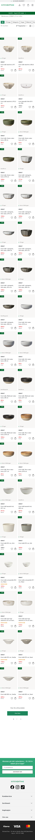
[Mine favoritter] (24, 5)
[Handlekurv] (28, 5)
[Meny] (32, 5)
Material (28, 22)
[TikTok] (22, 787)
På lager (8, 22)
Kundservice (7, 796)
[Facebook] (12, 787)
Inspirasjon (6, 810)
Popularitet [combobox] (21, 26)
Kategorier (16, 22)
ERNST (12, 16)
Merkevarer (5, 16)
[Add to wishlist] (11, 70)
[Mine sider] (19, 5)
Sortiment (6, 803)
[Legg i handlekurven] (15, 70)
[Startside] (7, 5)
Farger (22, 22)
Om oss (5, 817)
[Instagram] (17, 787)
